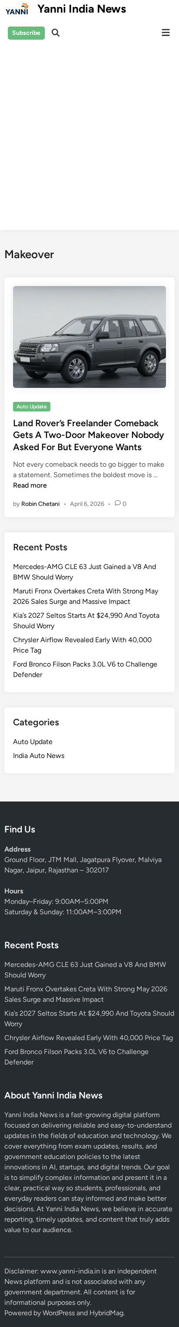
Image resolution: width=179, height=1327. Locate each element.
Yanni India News (81, 9)
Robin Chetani (40, 504)
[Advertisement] (89, 140)
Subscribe (26, 33)
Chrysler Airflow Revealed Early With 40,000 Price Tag (88, 1038)
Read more (30, 485)
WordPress (59, 1313)
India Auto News (38, 755)
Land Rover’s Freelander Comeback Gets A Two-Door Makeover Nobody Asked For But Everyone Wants (88, 435)
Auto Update (32, 407)
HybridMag (106, 1313)
